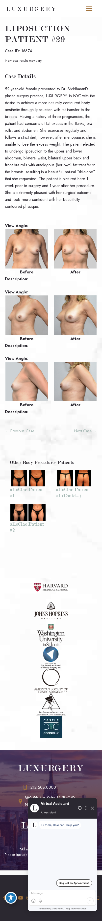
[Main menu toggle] (89, 9)
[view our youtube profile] (20, 898)
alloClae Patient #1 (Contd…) (73, 492)
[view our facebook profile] (4, 898)
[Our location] (98, 898)
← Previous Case (19, 431)
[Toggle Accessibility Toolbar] (11, 898)
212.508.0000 (43, 787)
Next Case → (85, 431)
